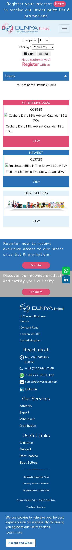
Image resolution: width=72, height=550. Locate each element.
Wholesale (27, 419)
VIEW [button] (36, 141)
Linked (30, 389)
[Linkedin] (22, 389)
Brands (10, 76)
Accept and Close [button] (20, 542)
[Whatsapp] (66, 271)
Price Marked (29, 456)
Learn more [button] (14, 532)
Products (36, 292)
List (45, 54)
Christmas (27, 443)
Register (36, 265)
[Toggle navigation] (64, 28)
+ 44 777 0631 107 (39, 375)
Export (24, 412)
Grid (30, 54)
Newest (25, 449)
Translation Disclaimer (36, 507)
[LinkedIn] (66, 279)
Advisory (26, 406)
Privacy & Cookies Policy (27, 500)
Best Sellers (29, 462)
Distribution (28, 426)
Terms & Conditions (47, 500)
